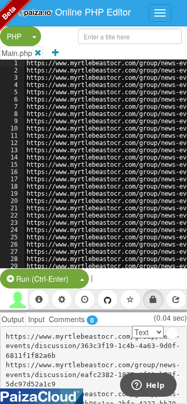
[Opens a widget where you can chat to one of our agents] (148, 386)
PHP (14, 36)
